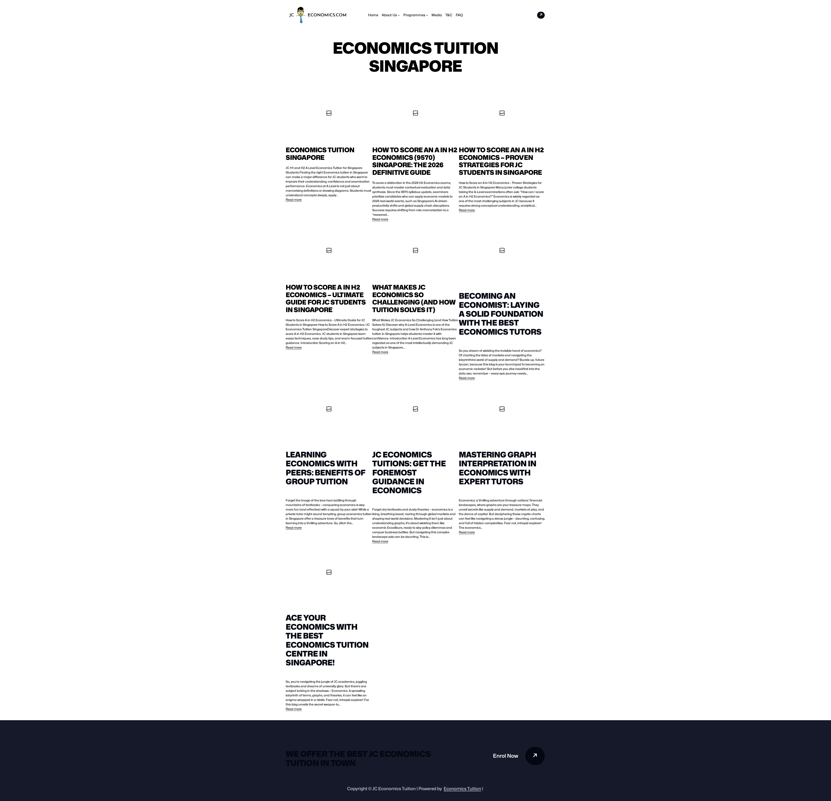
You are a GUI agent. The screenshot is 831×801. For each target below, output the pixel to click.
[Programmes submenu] (427, 15)
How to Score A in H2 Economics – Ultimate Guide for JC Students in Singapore (326, 298)
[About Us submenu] (399, 15)
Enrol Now (505, 756)
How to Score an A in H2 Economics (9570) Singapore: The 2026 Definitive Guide (414, 161)
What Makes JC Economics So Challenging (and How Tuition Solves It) (414, 298)
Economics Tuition (462, 788)
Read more (294, 200)
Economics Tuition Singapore (320, 153)
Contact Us (525, 15)
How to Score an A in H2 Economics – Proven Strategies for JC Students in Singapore (501, 161)
